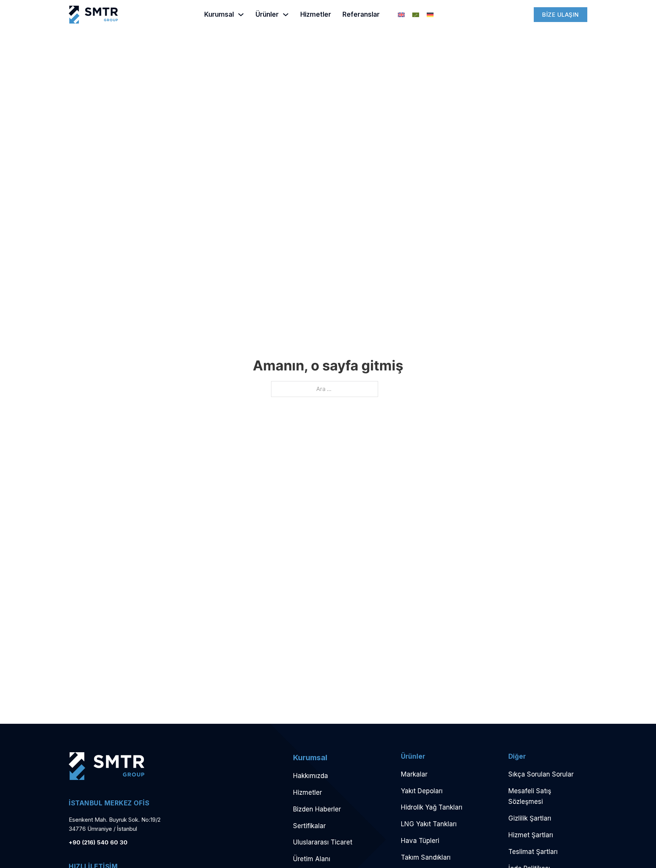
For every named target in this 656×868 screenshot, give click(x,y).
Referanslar (361, 14)
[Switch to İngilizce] (401, 14)
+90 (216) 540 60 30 (98, 842)
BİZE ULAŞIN (560, 14)
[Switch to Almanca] (430, 14)
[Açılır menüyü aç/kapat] (241, 14)
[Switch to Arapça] (415, 14)
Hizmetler (315, 14)
